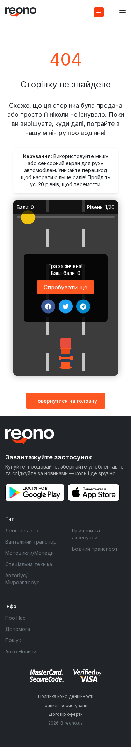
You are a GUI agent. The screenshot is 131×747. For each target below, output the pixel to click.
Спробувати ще (65, 287)
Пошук (13, 640)
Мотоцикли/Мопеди (29, 553)
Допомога (17, 629)
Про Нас (15, 618)
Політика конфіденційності (65, 696)
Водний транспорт (95, 549)
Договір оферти (66, 714)
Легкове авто (21, 530)
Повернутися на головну (65, 401)
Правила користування (66, 705)
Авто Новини (20, 651)
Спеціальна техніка (28, 564)
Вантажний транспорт (32, 542)
